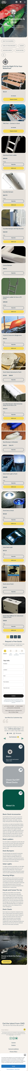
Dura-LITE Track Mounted (9, 45)
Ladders (22, 45)
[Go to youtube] (16, 1038)
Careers (13, 1042)
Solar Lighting (20, 50)
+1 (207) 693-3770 (18, 710)
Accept (13, 1066)
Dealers (13, 1045)
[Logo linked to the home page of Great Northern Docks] (4, 2)
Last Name (5, 669)
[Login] (16, 2)
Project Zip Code (6, 687)
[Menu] (25, 2)
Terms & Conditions (13, 1049)
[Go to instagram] (13, 1038)
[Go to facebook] (10, 1038)
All (3, 54)
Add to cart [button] (13, 168)
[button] (25, 1055)
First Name (5, 663)
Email (4, 675)
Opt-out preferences (10, 1069)
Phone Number (6, 681)
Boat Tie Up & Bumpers (8, 41)
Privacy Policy (17, 1069)
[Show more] (13, 753)
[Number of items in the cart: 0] (20, 2)
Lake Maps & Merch (7, 50)
